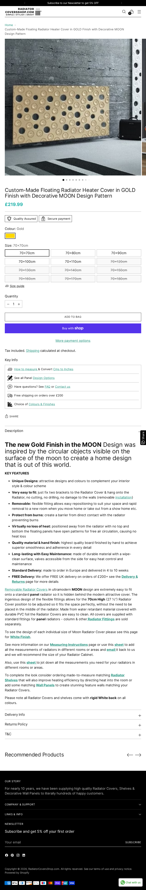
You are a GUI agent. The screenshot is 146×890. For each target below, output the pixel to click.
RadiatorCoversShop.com (43, 868)
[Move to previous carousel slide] (130, 755)
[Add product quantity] (8, 304)
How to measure (26, 369)
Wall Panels (45, 685)
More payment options (73, 341)
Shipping (32, 351)
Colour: (14, 229)
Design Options (44, 378)
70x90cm (118, 253)
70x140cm (73, 270)
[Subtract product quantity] (19, 304)
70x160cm (27, 279)
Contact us (62, 386)
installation (123, 497)
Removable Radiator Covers (26, 589)
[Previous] (25, 3)
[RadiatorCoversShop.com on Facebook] (7, 855)
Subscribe (133, 842)
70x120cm (119, 261)
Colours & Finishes (42, 404)
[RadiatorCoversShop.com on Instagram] (18, 855)
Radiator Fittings (101, 619)
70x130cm (27, 270)
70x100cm (27, 261)
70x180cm (119, 279)
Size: (16, 245)
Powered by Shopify (17, 872)
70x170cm (73, 279)
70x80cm (73, 253)
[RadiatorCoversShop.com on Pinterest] (13, 855)
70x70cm (27, 253)
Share (14, 416)
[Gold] (10, 236)
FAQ (47, 386)
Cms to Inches (63, 369)
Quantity (11, 296)
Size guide (17, 286)
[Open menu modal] (139, 11)
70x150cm (119, 270)
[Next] (121, 3)
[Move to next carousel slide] (138, 755)
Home (9, 25)
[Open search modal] (124, 11)
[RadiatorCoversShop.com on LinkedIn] (24, 855)
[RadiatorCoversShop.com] (23, 11)
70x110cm (73, 261)
